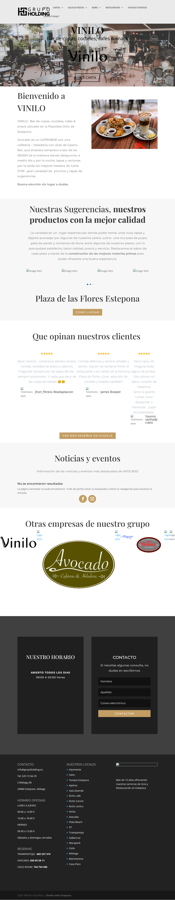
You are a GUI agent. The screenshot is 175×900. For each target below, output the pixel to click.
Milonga (73, 853)
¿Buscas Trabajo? (51, 16)
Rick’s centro (76, 806)
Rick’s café (75, 795)
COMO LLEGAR (87, 312)
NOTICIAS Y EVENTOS (137, 7)
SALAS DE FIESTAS (76, 7)
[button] (87, 284)
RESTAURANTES (113, 7)
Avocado (74, 816)
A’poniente (75, 769)
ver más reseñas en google (87, 435)
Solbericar (75, 837)
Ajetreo (73, 785)
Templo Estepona (79, 780)
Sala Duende (76, 790)
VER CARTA (87, 77)
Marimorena (76, 858)
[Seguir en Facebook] (83, 499)
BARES (95, 7)
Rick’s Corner (76, 801)
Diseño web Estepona (58, 895)
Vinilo (72, 811)
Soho (72, 774)
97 (70, 827)
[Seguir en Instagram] (92, 499)
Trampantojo (76, 832)
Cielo (72, 848)
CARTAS (56, 7)
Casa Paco (74, 864)
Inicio (46, 7)
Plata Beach (75, 822)
